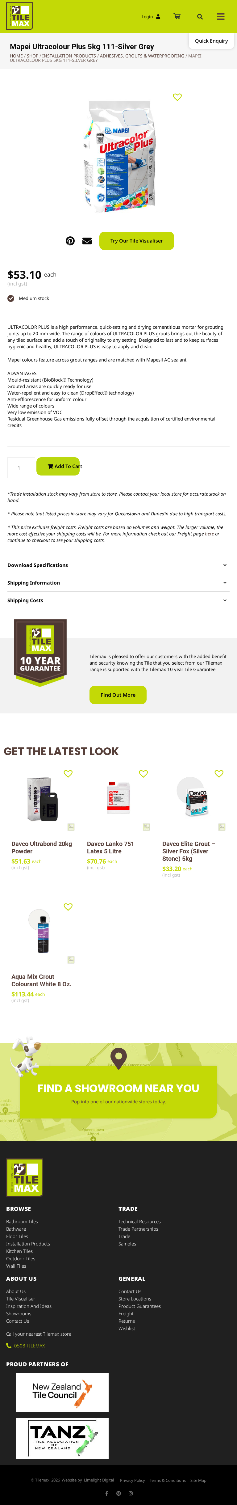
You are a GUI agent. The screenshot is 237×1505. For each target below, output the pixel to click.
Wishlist (126, 1328)
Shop (32, 56)
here (209, 534)
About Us (16, 1291)
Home (16, 56)
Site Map (198, 1480)
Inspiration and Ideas (29, 1306)
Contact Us (17, 1321)
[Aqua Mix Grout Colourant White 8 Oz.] (43, 932)
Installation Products (69, 56)
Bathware (16, 1229)
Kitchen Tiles (19, 1251)
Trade (124, 1236)
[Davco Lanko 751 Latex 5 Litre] (118, 799)
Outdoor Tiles (20, 1258)
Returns (126, 1321)
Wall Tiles (16, 1266)
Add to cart (67, 466)
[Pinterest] (118, 1493)
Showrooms (18, 1313)
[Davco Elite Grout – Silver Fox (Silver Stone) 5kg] (194, 799)
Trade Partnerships (138, 1229)
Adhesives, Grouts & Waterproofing (142, 56)
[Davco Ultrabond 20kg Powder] (43, 799)
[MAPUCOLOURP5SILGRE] (118, 157)
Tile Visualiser (20, 1299)
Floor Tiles (17, 1236)
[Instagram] (130, 1493)
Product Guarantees (139, 1306)
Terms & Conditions (168, 1480)
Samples (127, 1244)
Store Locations (134, 1299)
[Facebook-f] (106, 1493)
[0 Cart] (177, 16)
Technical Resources (139, 1221)
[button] (200, 17)
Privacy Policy (132, 1480)
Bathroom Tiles (22, 1221)
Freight (126, 1313)
